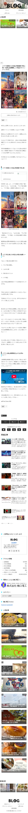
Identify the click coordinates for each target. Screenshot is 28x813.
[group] (8, 24)
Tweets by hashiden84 (7, 604)
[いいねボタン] (3, 120)
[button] (25, 24)
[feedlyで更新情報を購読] (19, 429)
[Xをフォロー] (9, 429)
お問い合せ (20, 806)
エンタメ (4, 415)
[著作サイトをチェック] (3, 429)
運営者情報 (14, 808)
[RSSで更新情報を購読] (24, 429)
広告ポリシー (7, 804)
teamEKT (14, 542)
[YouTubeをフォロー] (14, 429)
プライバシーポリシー (7, 806)
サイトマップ (21, 804)
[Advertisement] (14, 45)
